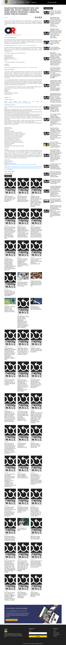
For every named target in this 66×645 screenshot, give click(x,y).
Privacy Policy (56, 632)
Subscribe (38, 636)
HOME (15, 2)
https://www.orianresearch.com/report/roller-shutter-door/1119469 (22, 164)
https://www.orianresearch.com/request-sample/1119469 (24, 45)
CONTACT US (34, 2)
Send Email (9, 162)
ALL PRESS (27, 2)
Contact (55, 636)
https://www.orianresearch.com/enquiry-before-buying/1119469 (17, 102)
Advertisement (56, 634)
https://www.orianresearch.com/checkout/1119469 (27, 67)
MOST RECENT (21, 2)
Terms (54, 631)
